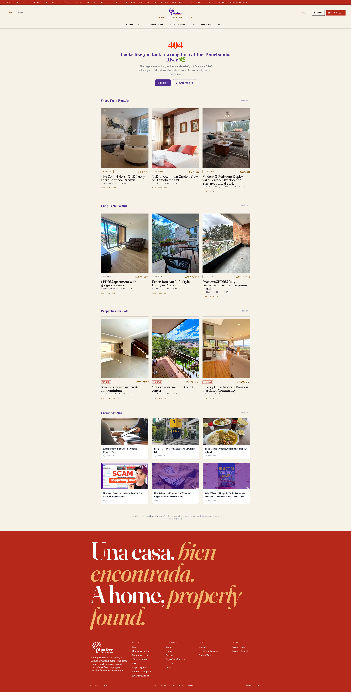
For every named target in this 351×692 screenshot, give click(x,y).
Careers (169, 655)
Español (306, 13)
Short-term (176, 24)
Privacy (169, 663)
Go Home (163, 82)
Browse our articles (208, 516)
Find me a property (142, 671)
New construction (141, 651)
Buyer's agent (139, 667)
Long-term (155, 24)
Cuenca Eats (205, 655)
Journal (207, 24)
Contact (318, 13)
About (221, 24)
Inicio (129, 24)
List (193, 24)
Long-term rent (140, 655)
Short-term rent (140, 659)
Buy (140, 24)
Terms (168, 667)
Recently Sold (238, 646)
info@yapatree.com (251, 685)
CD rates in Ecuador (208, 651)
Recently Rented (240, 651)
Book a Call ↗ (336, 13)
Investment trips (140, 675)
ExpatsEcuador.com (175, 659)
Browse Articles (184, 82)
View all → (245, 100)
